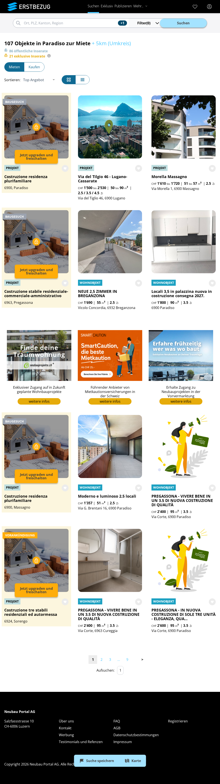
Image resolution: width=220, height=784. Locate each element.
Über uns (66, 721)
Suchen (93, 6)
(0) (143, 23)
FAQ (116, 721)
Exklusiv (107, 6)
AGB (116, 728)
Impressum (122, 741)
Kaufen (34, 67)
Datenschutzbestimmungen (136, 735)
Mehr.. (138, 6)
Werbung (66, 735)
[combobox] (70, 23)
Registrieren (178, 721)
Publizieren (123, 6)
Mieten (14, 67)
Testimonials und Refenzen (81, 741)
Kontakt (65, 728)
